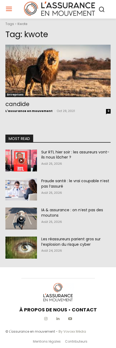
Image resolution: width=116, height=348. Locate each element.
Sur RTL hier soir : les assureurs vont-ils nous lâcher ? (75, 154)
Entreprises (15, 95)
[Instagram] (46, 319)
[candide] (58, 71)
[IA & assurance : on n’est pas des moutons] (21, 219)
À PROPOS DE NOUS (43, 309)
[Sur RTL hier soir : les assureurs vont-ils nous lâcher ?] (21, 161)
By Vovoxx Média (72, 331)
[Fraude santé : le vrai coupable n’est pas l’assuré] (21, 189)
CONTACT (84, 309)
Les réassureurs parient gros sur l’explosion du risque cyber (71, 241)
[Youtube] (70, 319)
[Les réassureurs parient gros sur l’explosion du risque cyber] (21, 248)
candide (17, 104)
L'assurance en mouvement (29, 111)
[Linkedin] (58, 319)
